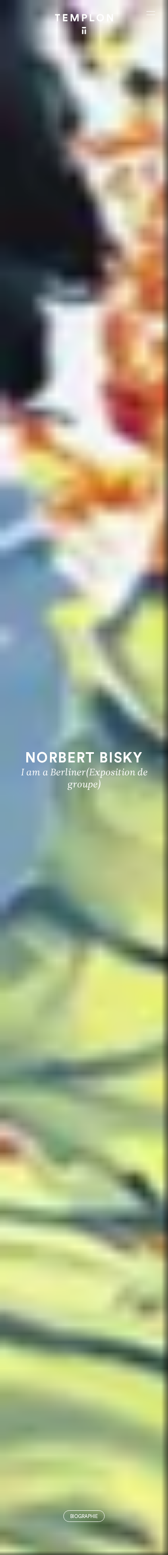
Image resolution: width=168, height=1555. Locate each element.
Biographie (84, 1516)
